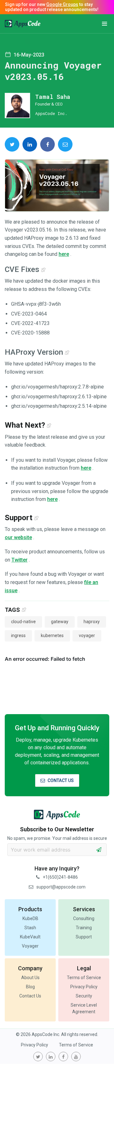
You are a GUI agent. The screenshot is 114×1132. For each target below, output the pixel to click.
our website (18, 537)
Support (84, 936)
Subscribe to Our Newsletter (57, 829)
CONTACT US (61, 780)
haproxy (92, 621)
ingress (18, 635)
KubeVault (30, 936)
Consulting (83, 918)
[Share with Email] (65, 144)
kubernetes (52, 635)
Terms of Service (84, 977)
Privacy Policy (84, 986)
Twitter (19, 560)
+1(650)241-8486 (60, 877)
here (64, 254)
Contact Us (30, 995)
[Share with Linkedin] (29, 144)
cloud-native (23, 621)
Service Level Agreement (84, 1008)
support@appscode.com (61, 886)
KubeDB (30, 918)
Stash (30, 927)
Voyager (30, 945)
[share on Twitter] (12, 144)
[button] (104, 23)
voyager (87, 635)
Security (84, 995)
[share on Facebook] (47, 144)
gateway (59, 621)
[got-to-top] (101, 1113)
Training (84, 927)
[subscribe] (99, 849)
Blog (30, 986)
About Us (30, 977)
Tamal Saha (52, 96)
